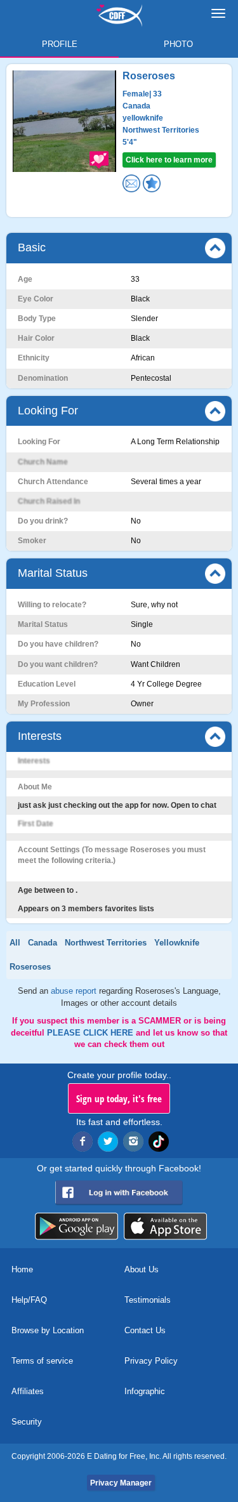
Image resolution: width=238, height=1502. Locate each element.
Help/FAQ (29, 1300)
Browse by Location (47, 1330)
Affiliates (27, 1391)
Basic (32, 247)
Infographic (144, 1391)
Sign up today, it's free (119, 1098)
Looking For (48, 410)
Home (22, 1269)
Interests (40, 736)
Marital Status (53, 573)
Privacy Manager (121, 1483)
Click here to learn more (169, 159)
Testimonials (147, 1300)
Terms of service (42, 1361)
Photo (178, 44)
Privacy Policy (151, 1361)
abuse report (75, 991)
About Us (141, 1269)
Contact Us (145, 1330)
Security (26, 1421)
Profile (59, 44)
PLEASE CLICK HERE (91, 1033)
